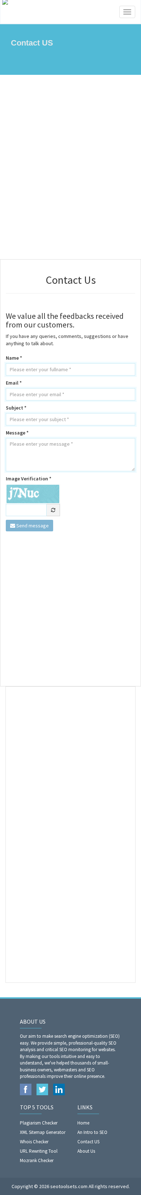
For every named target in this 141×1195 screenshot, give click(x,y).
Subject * (16, 407)
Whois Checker (34, 1142)
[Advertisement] (70, 167)
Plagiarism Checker (38, 1123)
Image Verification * (28, 478)
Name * (14, 358)
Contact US (88, 1142)
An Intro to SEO (92, 1132)
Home (83, 1123)
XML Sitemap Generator (42, 1132)
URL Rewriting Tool (38, 1151)
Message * (17, 432)
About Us (86, 1151)
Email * (14, 383)
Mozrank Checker (37, 1160)
